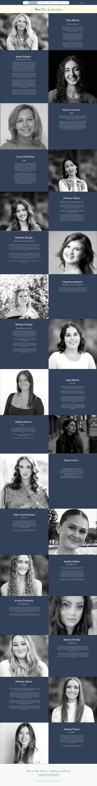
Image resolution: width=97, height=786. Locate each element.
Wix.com (60, 780)
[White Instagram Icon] (83, 3)
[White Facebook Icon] (81, 3)
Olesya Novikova (69, 126)
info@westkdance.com (55, 774)
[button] (80, 2)
